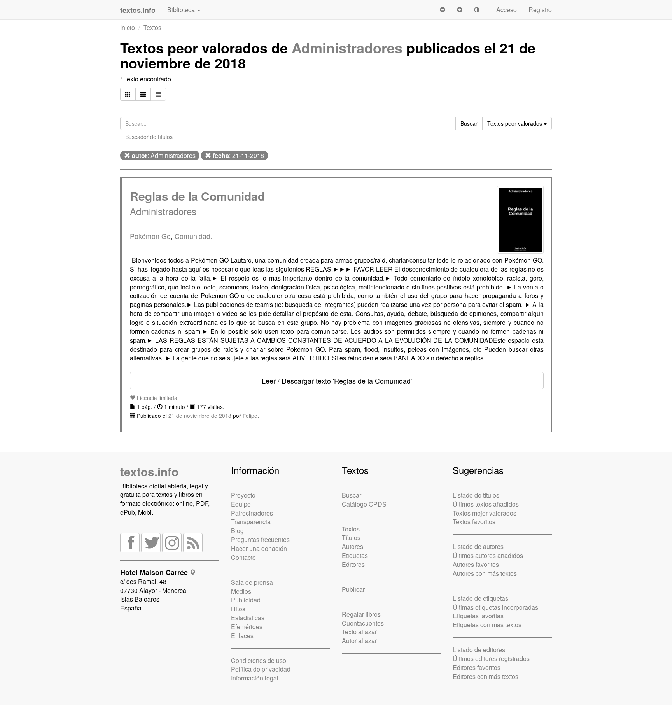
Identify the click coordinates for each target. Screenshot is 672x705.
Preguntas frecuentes (260, 539)
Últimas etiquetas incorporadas (495, 607)
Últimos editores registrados (491, 658)
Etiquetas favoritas (478, 615)
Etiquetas (355, 555)
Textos (152, 27)
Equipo (241, 504)
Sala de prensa (252, 582)
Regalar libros (361, 614)
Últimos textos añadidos (486, 504)
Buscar (351, 495)
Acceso (506, 9)
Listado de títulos (476, 495)
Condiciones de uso (258, 660)
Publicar (353, 589)
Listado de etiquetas (480, 598)
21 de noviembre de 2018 (199, 415)
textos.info (149, 471)
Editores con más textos (485, 676)
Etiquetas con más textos (487, 624)
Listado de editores (479, 649)
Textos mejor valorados (484, 513)
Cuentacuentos (363, 623)
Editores (353, 564)
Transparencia (251, 521)
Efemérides (246, 626)
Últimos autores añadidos (488, 555)
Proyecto (243, 495)
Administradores (347, 47)
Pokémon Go (150, 236)
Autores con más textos (485, 573)
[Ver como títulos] (143, 94)
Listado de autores (478, 546)
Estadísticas (247, 617)
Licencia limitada (156, 398)
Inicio (127, 27)
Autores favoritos (476, 564)
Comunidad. (193, 236)
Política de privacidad (260, 669)
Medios (241, 591)
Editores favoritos (476, 667)
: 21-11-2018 (238, 155)
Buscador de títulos (149, 136)
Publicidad (246, 599)
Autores (352, 546)
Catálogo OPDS (364, 504)
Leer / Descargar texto (337, 380)
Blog (237, 530)
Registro (540, 9)
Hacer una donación (259, 548)
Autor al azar (359, 640)
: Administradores (164, 155)
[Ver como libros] (128, 94)
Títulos (351, 537)
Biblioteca (181, 9)
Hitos (238, 608)
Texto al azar (359, 631)
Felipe (250, 415)
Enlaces (242, 635)
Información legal (254, 677)
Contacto (243, 557)
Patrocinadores (252, 513)
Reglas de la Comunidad (197, 196)
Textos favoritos (474, 521)
